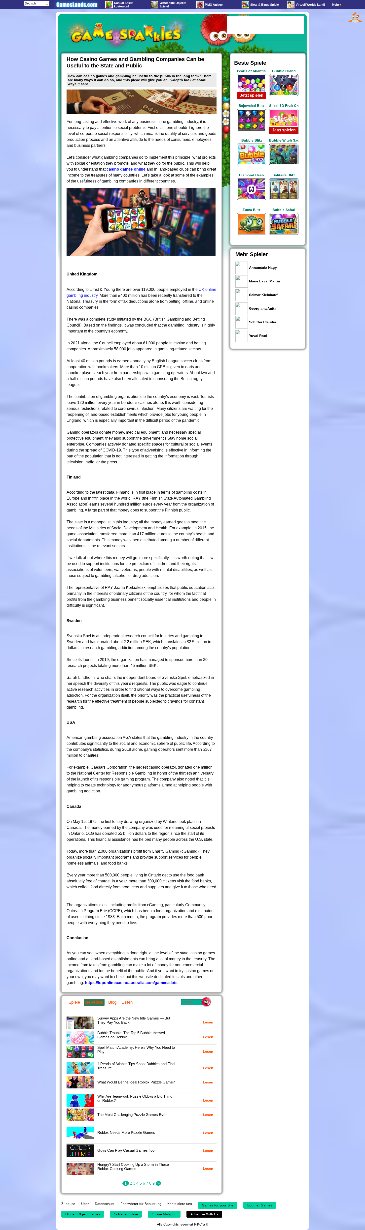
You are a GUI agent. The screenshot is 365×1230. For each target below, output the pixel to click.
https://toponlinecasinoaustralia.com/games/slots (131, 983)
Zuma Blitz (251, 210)
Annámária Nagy (263, 268)
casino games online (126, 169)
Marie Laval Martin (264, 281)
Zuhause (68, 1204)
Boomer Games (259, 1205)
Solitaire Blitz (284, 175)
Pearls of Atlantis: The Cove (251, 71)
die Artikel (94, 1002)
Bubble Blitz (251, 140)
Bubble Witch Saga (283, 140)
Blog (112, 1002)
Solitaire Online (126, 1214)
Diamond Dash (251, 175)
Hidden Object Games (82, 1214)
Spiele (74, 1002)
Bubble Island (284, 71)
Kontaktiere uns (179, 1204)
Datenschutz (104, 1204)
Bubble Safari (283, 210)
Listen (127, 1002)
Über (85, 1204)
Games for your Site (217, 1205)
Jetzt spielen (251, 95)
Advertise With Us (204, 1214)
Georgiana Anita (262, 308)
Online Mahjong (164, 1214)
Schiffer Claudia (262, 322)
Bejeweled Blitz (251, 106)
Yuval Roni (258, 336)
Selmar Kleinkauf (263, 295)
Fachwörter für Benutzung (140, 1204)
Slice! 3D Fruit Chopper (283, 106)
